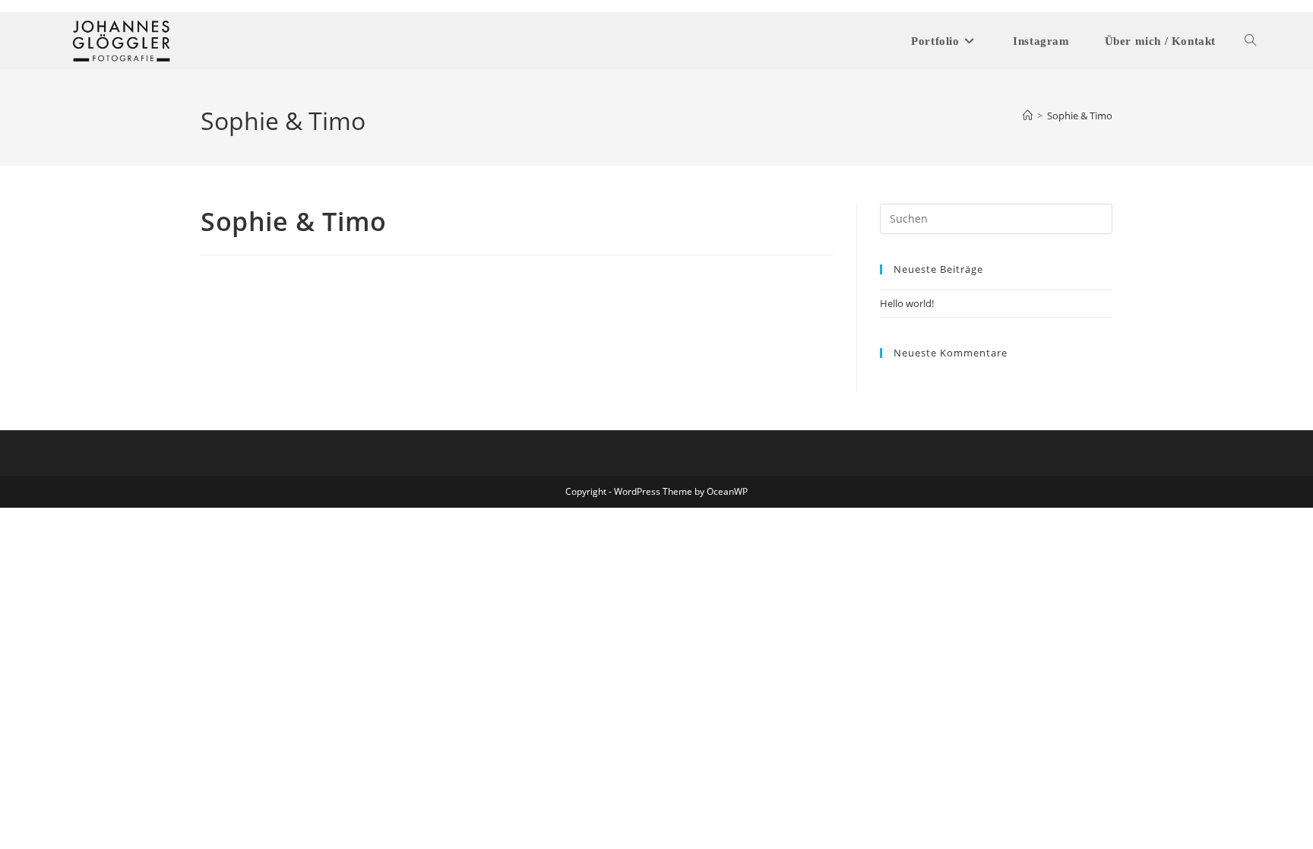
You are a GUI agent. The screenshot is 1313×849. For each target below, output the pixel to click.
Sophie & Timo (1079, 115)
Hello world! (907, 303)
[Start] (1028, 115)
